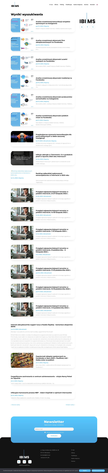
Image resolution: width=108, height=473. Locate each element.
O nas (51, 4)
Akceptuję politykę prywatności (55, 432)
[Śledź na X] (93, 27)
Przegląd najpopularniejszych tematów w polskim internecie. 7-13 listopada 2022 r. (52, 230)
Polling (62, 4)
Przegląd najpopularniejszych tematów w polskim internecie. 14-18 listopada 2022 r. (52, 211)
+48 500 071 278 (44, 457)
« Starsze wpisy (15, 404)
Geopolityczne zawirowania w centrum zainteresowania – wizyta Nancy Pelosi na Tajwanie (41, 377)
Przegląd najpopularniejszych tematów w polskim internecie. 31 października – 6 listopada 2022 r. (52, 250)
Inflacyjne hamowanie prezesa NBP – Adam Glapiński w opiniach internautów (41, 393)
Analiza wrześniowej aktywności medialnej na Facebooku (54, 79)
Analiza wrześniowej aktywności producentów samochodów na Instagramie (54, 98)
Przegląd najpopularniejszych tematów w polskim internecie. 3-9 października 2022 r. (52, 307)
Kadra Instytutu (78, 4)
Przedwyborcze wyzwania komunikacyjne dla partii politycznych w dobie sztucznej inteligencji (53, 136)
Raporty (46, 26)
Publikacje (69, 4)
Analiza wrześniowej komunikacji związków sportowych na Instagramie (53, 22)
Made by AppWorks (24, 465)
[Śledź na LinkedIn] (81, 27)
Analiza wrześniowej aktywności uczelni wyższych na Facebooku (51, 60)
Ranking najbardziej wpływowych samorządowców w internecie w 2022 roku (52, 174)
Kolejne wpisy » (70, 404)
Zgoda (85, 470)
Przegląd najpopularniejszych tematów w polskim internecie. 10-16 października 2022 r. (53, 288)
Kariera (86, 4)
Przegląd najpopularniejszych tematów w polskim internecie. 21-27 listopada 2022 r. (52, 192)
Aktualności (47, 141)
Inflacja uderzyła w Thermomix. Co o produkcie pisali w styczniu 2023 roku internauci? (54, 155)
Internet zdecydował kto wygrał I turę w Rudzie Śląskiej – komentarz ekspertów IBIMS (42, 325)
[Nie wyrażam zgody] (106, 470)
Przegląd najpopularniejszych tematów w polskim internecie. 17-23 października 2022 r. (53, 269)
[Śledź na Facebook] (87, 27)
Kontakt (92, 4)
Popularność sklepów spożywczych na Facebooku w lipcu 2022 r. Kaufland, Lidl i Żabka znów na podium (52, 358)
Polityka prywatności (98, 470)
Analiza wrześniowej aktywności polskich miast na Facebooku (52, 116)
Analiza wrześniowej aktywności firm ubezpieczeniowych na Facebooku (50, 41)
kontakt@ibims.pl (45, 455)
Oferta (56, 4)
